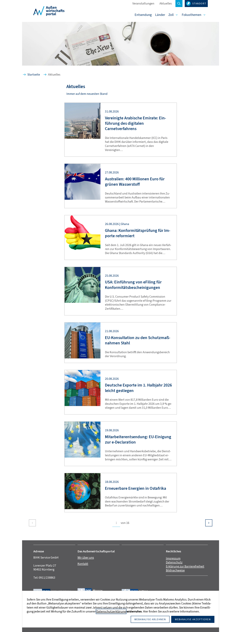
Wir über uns (86, 557)
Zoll (171, 14)
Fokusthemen (191, 14)
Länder (160, 14)
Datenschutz (174, 562)
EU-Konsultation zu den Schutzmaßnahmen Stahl (137, 340)
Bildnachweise (175, 570)
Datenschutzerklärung (111, 611)
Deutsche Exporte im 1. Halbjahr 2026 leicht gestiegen (138, 387)
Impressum (173, 558)
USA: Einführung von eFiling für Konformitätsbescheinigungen (133, 284)
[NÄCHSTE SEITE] (208, 522)
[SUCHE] (178, 3)
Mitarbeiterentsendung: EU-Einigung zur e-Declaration (138, 439)
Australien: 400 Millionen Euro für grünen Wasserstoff (135, 181)
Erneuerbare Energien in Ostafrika (135, 488)
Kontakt (83, 564)
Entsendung (143, 14)
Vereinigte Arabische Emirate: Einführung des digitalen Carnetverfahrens (135, 123)
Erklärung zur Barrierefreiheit (185, 566)
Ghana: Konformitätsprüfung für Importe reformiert (137, 233)
